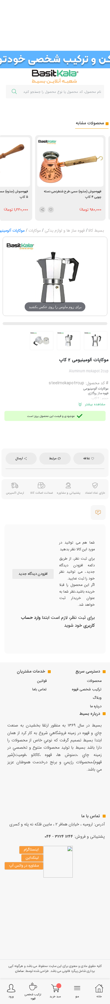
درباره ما (95, 706)
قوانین (42, 681)
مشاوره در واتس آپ (24, 866)
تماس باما (39, 689)
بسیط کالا (96, 230)
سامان (19, 971)
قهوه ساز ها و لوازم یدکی (65, 230)
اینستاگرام (31, 850)
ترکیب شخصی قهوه (86, 689)
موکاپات (34, 230)
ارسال (20, 458)
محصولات (94, 681)
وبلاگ (97, 698)
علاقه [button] (87, 458)
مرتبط (53, 458)
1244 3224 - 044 (59, 836)
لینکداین (32, 858)
